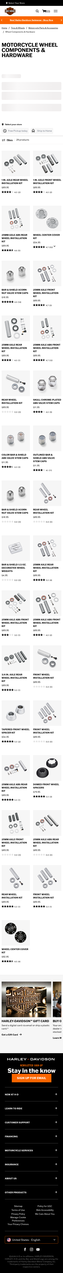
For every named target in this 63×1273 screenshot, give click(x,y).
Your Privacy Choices (18, 1224)
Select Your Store (16, 3)
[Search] (37, 11)
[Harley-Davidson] (31, 1059)
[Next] (61, 20)
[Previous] (1, 20)
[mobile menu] (55, 11)
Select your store (13, 124)
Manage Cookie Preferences (18, 1219)
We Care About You (45, 1214)
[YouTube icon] (38, 1249)
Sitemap (18, 1206)
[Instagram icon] (31, 1249)
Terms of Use (18, 1210)
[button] (15, 131)
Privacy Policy (18, 1214)
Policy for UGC (44, 1206)
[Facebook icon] (25, 1249)
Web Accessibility (45, 1210)
